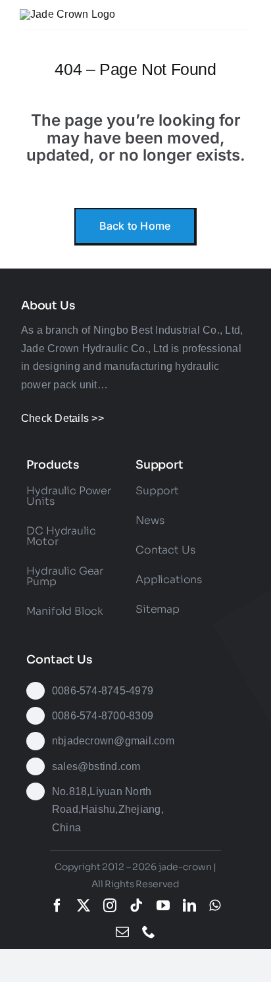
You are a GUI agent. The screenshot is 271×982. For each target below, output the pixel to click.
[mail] (122, 932)
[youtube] (163, 905)
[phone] (148, 932)
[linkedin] (189, 905)
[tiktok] (136, 905)
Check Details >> (62, 418)
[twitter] (83, 905)
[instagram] (109, 905)
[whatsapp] (214, 905)
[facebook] (57, 905)
